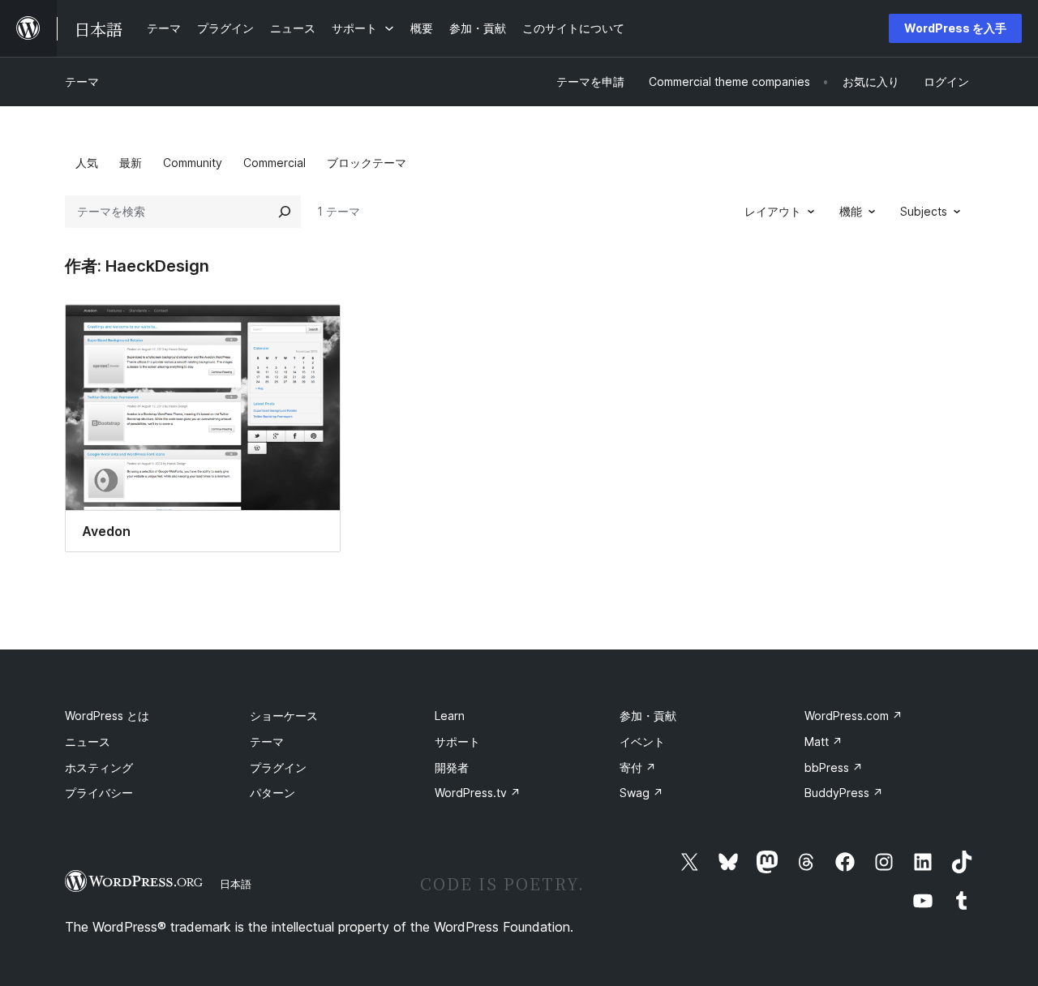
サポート (457, 741)
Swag (641, 793)
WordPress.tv (478, 793)
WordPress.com (853, 715)
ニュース (87, 741)
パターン (272, 793)
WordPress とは (107, 715)
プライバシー (99, 793)
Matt (823, 741)
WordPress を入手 (955, 28)
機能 (850, 211)
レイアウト (772, 211)
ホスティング (99, 767)
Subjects (923, 211)
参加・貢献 (648, 715)
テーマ (82, 81)
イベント (642, 741)
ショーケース (284, 715)
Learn (450, 715)
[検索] (284, 211)
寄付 (638, 767)
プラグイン (278, 767)
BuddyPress (843, 793)
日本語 (235, 883)
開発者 (452, 767)
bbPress (833, 767)
